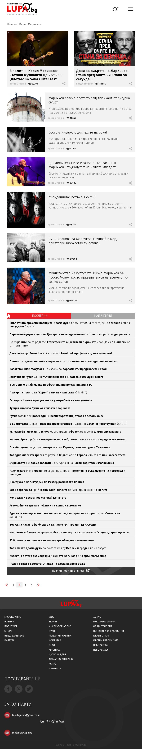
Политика (10, 626)
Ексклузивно (12, 616)
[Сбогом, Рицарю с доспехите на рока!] (26, 139)
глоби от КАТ (101, 635)
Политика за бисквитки (108, 631)
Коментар (55, 640)
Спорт (8, 631)
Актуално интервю (61, 659)
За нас (97, 616)
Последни (40, 316)
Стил (52, 645)
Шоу (51, 616)
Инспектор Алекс (60, 626)
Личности (55, 668)
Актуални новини (60, 635)
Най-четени (103, 316)
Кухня (52, 631)
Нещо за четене (14, 635)
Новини (9, 621)
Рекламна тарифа (104, 621)
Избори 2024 (101, 645)
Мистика (54, 649)
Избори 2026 (101, 649)
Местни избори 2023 (105, 640)
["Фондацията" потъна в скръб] (26, 210)
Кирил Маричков (30, 24)
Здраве (53, 621)
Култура (9, 640)
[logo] (22, 9)
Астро (52, 663)
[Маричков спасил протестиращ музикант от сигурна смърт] (26, 107)
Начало (12, 24)
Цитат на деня (57, 654)
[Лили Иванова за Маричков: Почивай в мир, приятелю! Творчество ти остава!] (26, 247)
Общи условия (102, 626)
